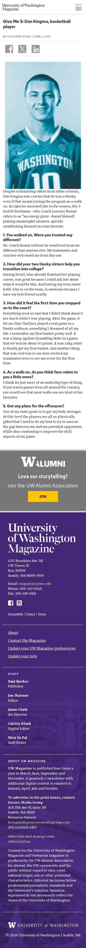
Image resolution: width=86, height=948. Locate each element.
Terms (42, 614)
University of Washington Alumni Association (43, 462)
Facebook (12, 602)
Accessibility (15, 614)
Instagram (20, 602)
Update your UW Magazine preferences (41, 648)
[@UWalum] (22, 49)
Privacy (30, 614)
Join (43, 496)
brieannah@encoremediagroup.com (39, 822)
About (13, 633)
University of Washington (43, 925)
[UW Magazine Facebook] (8, 49)
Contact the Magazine (27, 640)
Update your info (22, 656)
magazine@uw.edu (35, 584)
